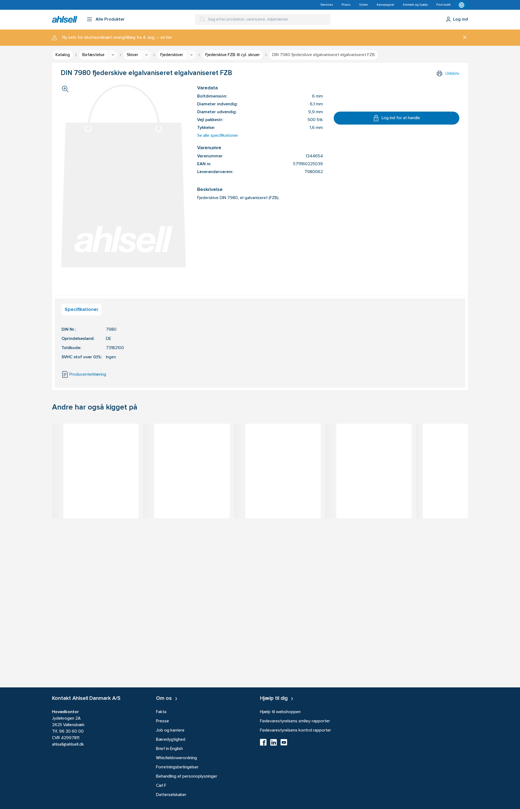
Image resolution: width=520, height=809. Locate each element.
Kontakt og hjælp (415, 5)
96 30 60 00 (71, 731)
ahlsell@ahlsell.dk (68, 744)
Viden (363, 5)
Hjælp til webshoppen (280, 712)
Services (326, 5)
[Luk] (462, 38)
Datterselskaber (171, 795)
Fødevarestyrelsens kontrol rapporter (295, 730)
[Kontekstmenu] (461, 4)
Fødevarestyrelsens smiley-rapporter (295, 721)
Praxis (346, 5)
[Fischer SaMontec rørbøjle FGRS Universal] (277, 437)
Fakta (161, 712)
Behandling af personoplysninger (186, 776)
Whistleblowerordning (176, 758)
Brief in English (169, 749)
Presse (162, 721)
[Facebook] (263, 744)
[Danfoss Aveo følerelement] (459, 437)
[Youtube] (284, 744)
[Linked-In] (273, 744)
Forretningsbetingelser (177, 767)
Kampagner (385, 5)
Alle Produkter (110, 19)
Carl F (161, 786)
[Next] (467, 479)
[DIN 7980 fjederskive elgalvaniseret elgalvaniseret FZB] (95, 437)
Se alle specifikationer (217, 136)
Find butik (443, 5)
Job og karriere (170, 730)
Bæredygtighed (170, 740)
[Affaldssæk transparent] (368, 437)
